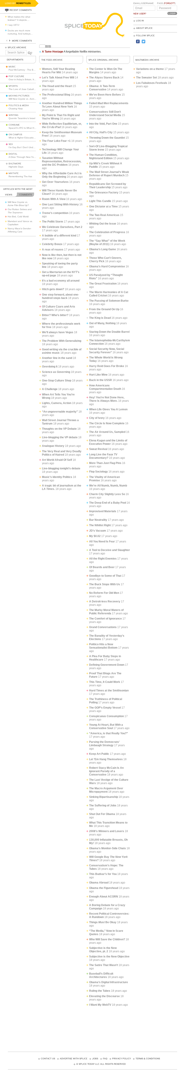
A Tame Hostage (52, 51)
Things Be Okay (102, 922)
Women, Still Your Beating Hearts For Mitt (58, 70)
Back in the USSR (100, 380)
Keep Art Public (99, 753)
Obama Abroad (99, 882)
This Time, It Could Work (104, 682)
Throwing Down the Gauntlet (107, 137)
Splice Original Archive (103, 60)
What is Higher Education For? (24, 137)
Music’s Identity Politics (57, 477)
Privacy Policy (121, 1058)
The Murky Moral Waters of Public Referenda (106, 611)
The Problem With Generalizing (61, 340)
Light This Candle (100, 201)
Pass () (166, 3)
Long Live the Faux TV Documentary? (103, 456)
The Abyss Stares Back (104, 77)
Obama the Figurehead (103, 888)
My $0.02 (95, 536)
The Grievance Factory (103, 192)
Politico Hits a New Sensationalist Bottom (103, 646)
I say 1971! (13, 25)
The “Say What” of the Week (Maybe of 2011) (107, 242)
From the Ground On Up (104, 309)
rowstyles (23, 3)
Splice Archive (17, 47)
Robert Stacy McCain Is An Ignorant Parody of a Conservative (106, 771)
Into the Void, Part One (103, 123)
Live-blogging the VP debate (60, 437)
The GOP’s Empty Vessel (105, 707)
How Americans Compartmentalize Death (105, 387)
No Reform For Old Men (104, 592)
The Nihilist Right (100, 525)
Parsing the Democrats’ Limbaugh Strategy (104, 743)
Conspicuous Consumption (106, 716)
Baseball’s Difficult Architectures (101, 975)
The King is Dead (100, 317)
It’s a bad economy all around (60, 280)
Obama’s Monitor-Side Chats (107, 848)
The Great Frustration (103, 283)
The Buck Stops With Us (104, 584)
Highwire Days (16, 166)
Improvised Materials (102, 511)
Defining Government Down (106, 664)
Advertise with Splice (73, 1058)
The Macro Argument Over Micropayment (106, 790)
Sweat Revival (98, 449)
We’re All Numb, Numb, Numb (108, 485)
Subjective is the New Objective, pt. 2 (103, 949)
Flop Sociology (98, 471)
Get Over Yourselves (55, 182)
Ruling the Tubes (99, 990)
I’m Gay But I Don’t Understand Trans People (32, 147)
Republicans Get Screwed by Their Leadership (107, 185)
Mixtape (13, 173)
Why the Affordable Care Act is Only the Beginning (62, 175)
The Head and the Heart (57, 86)
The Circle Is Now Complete (107, 423)
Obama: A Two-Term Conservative (102, 88)
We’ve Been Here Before (105, 94)
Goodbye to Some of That (105, 575)
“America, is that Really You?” (108, 733)
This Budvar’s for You (103, 874)
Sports (13, 86)
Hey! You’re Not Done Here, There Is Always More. (106, 399)
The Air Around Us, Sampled (107, 432)
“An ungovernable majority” (60, 411)
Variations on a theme (150, 69)
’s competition (55, 213)
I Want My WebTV (100, 1004)
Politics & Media (19, 105)
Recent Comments (20, 10)
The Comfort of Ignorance (105, 618)
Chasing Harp (16, 108)
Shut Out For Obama (102, 814)
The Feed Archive (51, 60)
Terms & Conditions (148, 1058)
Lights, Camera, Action (56, 403)
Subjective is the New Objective (109, 956)
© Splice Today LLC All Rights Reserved (101, 1064)
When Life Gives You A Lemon (108, 409)
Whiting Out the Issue (102, 223)
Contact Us (48, 1058)
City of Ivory (97, 418)
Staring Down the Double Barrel (109, 331)
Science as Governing (56, 372)
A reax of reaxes (52, 249)
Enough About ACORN (103, 896)
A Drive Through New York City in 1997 (29, 157)
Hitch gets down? (53, 289)
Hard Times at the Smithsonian (109, 690)
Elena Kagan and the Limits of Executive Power (108, 442)
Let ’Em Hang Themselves (106, 759)
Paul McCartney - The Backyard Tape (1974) (32, 70)
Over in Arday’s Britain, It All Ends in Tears (30, 79)
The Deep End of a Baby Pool (107, 502)
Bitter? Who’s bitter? (55, 315)
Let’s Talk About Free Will (58, 77)
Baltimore (15, 163)
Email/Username (143, 3)
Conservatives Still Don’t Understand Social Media (105, 113)
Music (12, 66)
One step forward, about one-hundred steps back (60, 296)
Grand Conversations (103, 627)
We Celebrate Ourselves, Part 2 (62, 227)
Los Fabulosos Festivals (151, 83)
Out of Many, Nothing (102, 323)
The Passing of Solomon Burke (109, 300)
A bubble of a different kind (59, 235)
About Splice (144, 28)
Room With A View (53, 199)
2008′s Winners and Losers (106, 831)
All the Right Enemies (103, 558)
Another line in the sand (57, 358)
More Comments (22, 40)
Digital (13, 154)
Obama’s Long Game (102, 249)
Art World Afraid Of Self (57, 459)
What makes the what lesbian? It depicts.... (19, 18)
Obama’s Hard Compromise (107, 266)
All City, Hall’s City (101, 132)
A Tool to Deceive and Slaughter (109, 550)
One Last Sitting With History (60, 204)
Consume (14, 125)
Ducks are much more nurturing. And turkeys (20, 32)
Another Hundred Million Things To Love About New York (62, 105)
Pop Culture (16, 76)
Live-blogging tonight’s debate (61, 468)
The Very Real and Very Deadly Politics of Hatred (61, 453)
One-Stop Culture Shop (56, 380)
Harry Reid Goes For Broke (106, 366)
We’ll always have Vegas (57, 332)
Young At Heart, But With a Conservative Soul (106, 726)
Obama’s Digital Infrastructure (108, 982)
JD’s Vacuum (97, 530)
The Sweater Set (146, 77)
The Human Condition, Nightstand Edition (103, 156)
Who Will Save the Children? (107, 939)
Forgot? (169, 3)
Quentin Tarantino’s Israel (22, 118)
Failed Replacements (108, 103)
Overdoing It (50, 366)
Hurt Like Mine (98, 374)
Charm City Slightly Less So (107, 494)
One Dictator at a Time (103, 206)
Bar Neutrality (98, 519)
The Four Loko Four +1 (56, 140)
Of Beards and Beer (102, 567)
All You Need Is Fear (102, 541)
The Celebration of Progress (107, 232)
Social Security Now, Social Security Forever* (106, 350)
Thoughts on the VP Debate (59, 428)
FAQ (105, 1058)
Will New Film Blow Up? (30, 99)
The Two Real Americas (104, 215)
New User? (139, 13)
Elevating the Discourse (104, 996)
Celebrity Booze (52, 244)
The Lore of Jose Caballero (23, 89)
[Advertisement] (92, 1028)
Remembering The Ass (20, 176)
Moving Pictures (19, 95)
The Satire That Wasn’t (103, 965)
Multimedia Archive (147, 60)
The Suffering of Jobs (102, 805)
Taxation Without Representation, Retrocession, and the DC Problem (61, 161)
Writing (13, 115)
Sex (11, 144)
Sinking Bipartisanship (103, 797)
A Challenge (50, 389)
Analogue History (53, 446)
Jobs (95, 1058)
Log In (140, 20)
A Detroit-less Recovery (104, 601)
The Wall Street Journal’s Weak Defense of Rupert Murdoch (109, 173)
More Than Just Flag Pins (105, 463)
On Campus (15, 134)
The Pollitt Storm (52, 221)
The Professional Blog (56, 94)
